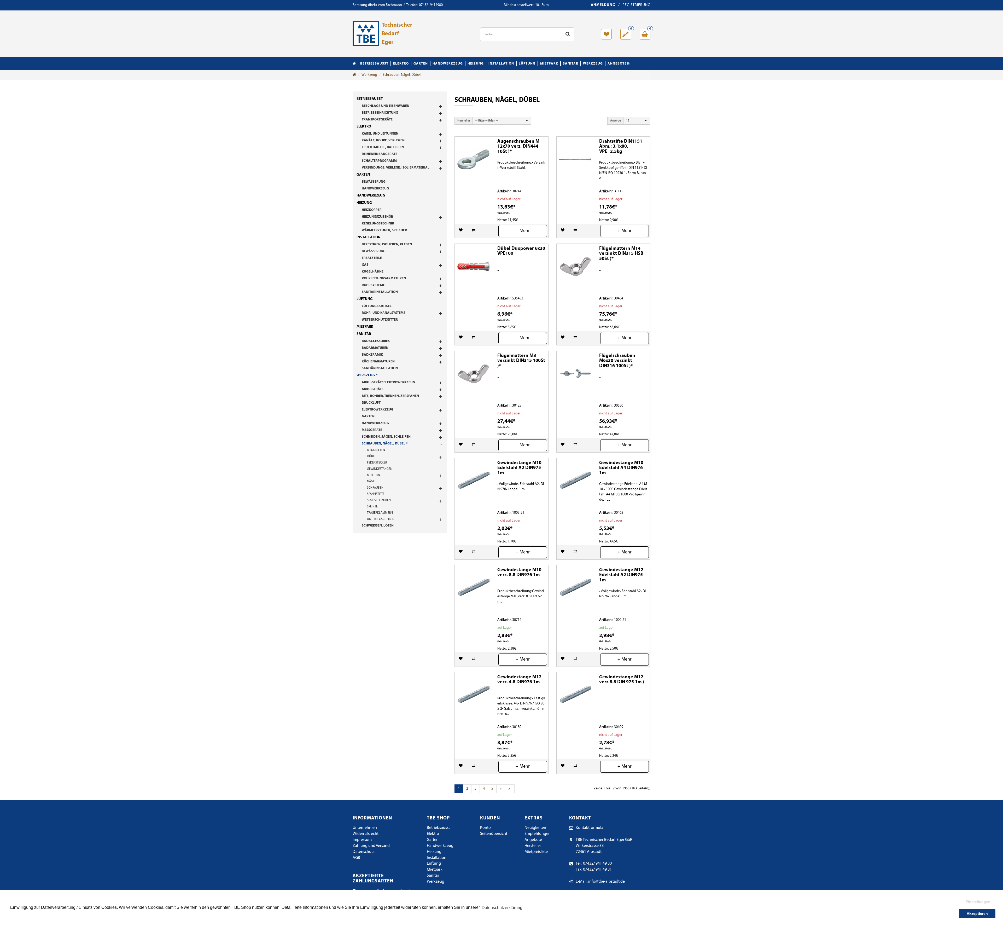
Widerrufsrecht (365, 834)
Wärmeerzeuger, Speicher (384, 230)
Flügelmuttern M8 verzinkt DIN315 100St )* (521, 361)
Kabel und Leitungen (380, 133)
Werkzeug (593, 63)
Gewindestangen (379, 469)
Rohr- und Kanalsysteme (383, 313)
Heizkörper (372, 210)
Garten (420, 63)
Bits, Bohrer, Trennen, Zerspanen (390, 396)
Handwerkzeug (448, 63)
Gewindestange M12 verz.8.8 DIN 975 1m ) (621, 680)
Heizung (476, 63)
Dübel (371, 456)
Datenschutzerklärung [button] (502, 907)
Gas (365, 265)
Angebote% (619, 63)
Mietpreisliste (536, 852)
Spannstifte (375, 494)
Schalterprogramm (379, 161)
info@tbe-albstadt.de (606, 882)
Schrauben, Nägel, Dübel (402, 75)
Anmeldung (603, 5)
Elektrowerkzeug (377, 409)
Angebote (533, 840)
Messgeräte (372, 430)
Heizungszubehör (377, 216)
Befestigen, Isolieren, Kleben (387, 244)
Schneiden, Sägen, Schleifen (386, 436)
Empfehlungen (537, 834)
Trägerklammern (380, 512)
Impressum (362, 840)
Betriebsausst (374, 63)
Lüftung (527, 63)
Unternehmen (365, 828)
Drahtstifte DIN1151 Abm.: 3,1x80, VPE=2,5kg (620, 146)
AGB (356, 858)
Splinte (372, 506)
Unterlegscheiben (380, 519)
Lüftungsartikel (377, 306)
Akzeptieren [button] (977, 913)
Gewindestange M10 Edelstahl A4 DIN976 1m (621, 468)
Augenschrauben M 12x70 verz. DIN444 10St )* (518, 146)
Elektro (401, 63)
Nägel (371, 481)
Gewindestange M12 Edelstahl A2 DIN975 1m (621, 575)
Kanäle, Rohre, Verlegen (383, 140)
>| (509, 789)
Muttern (373, 475)
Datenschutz (364, 852)
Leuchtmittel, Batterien (383, 147)
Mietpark (549, 63)
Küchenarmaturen (378, 361)
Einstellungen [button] (978, 902)
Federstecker (377, 462)
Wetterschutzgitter (380, 319)
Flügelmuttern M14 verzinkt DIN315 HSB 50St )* (621, 254)
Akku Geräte (372, 389)
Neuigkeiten (535, 828)
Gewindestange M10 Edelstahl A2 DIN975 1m (519, 468)
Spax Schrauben (379, 500)
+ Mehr (523, 231)
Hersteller (463, 120)
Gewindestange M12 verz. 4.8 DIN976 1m (519, 680)
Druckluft (371, 402)
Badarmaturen (375, 348)
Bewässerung (374, 181)
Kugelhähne (372, 271)
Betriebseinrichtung (380, 112)
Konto (485, 828)
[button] (502, 121)
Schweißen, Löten (378, 525)
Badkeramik (372, 354)
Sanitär (570, 63)
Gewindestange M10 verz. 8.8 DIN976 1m (519, 573)
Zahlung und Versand (371, 846)
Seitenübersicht (493, 834)
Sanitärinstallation (380, 292)
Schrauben (375, 487)
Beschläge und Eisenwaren (385, 106)
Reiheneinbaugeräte (379, 154)
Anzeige (615, 120)
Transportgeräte (377, 119)
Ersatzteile (372, 258)
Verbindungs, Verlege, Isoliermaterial (395, 167)
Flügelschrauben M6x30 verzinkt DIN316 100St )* (617, 361)
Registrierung (636, 5)
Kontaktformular (590, 828)
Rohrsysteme (373, 285)
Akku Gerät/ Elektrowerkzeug (388, 382)
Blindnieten (376, 450)
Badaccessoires (376, 341)
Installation (501, 63)
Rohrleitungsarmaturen (384, 278)
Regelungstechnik (378, 223)
